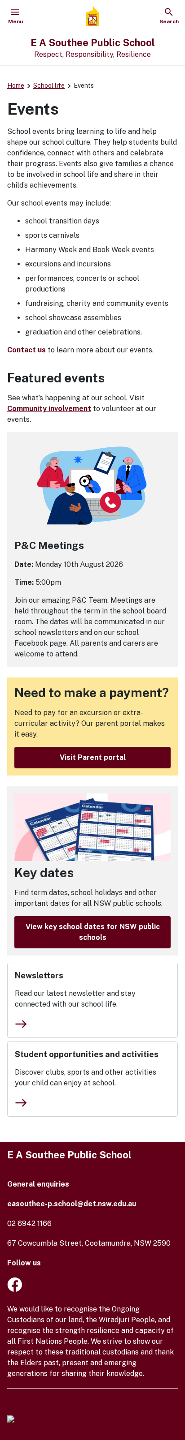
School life (49, 85)
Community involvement (49, 408)
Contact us (26, 350)
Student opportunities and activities (87, 1054)
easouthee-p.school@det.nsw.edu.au (71, 1204)
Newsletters (39, 975)
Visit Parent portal (93, 757)
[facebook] (14, 1289)
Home (15, 85)
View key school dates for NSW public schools (93, 932)
